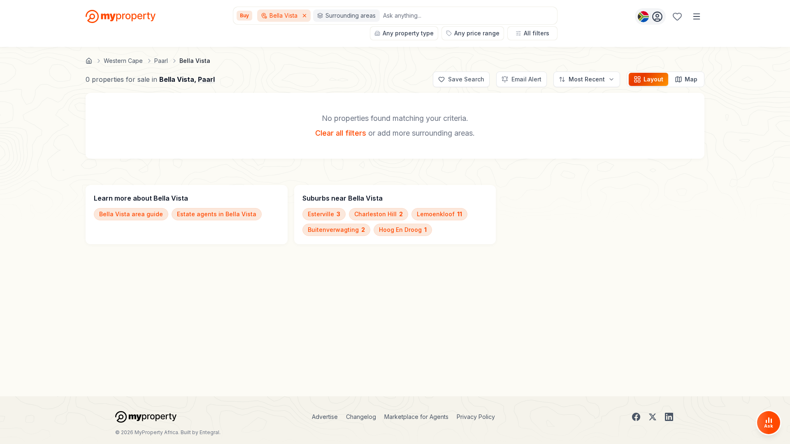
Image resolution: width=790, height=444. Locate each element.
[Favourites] (677, 16)
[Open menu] (696, 16)
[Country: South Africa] (650, 16)
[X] (652, 417)
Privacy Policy (476, 416)
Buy (244, 15)
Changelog (361, 416)
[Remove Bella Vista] (305, 15)
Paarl (206, 79)
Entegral (209, 432)
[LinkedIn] (669, 417)
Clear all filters (340, 133)
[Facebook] (636, 417)
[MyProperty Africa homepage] (146, 417)
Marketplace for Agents (416, 416)
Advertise (325, 416)
